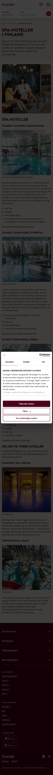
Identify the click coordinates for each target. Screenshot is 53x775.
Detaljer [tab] (26, 362)
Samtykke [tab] (9, 362)
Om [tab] (43, 362)
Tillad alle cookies (26, 404)
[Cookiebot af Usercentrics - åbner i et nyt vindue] (39, 355)
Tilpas (25, 411)
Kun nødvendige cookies (26, 418)
